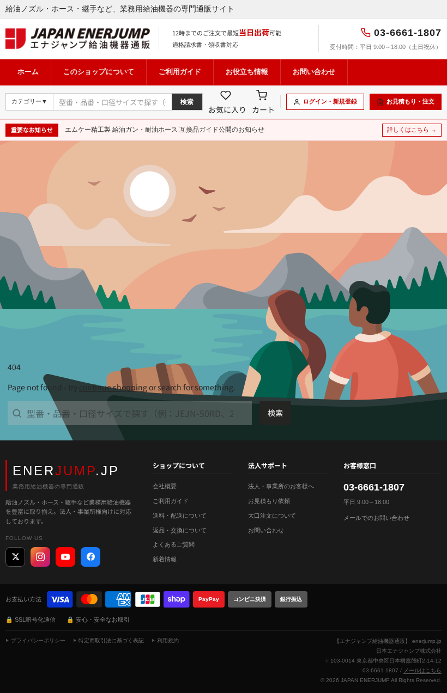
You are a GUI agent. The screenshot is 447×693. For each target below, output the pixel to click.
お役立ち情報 (247, 72)
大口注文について (272, 515)
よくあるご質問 (174, 544)
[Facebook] (90, 557)
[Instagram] (40, 557)
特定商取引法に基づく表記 (111, 640)
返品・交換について (180, 530)
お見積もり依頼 (269, 501)
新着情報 (165, 559)
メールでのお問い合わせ (376, 517)
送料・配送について (180, 515)
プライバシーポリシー (38, 640)
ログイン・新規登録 (330, 101)
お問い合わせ (314, 72)
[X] (15, 557)
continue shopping (113, 387)
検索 (187, 102)
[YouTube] (65, 557)
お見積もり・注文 (410, 101)
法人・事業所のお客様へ (281, 486)
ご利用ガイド (180, 72)
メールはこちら (422, 670)
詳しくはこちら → (412, 129)
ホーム (28, 72)
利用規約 (168, 640)
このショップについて (98, 72)
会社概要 (165, 486)
